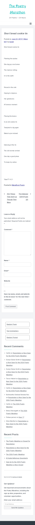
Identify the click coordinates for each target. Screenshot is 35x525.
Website (7, 281)
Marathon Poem (18, 185)
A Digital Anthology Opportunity (17, 458)
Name (6, 260)
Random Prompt (12, 337)
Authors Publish (17, 477)
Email (6, 271)
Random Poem (12, 324)
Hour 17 (21, 417)
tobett (11, 42)
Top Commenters (12, 331)
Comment (8, 229)
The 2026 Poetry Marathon (15, 454)
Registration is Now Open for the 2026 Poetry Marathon (18, 362)
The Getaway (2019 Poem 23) (23, 197)
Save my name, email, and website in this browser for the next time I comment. (17, 297)
